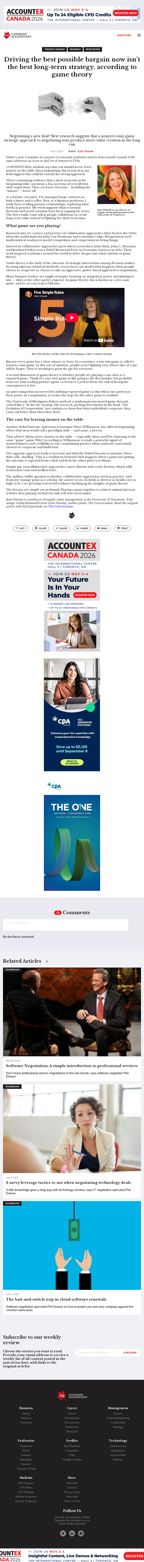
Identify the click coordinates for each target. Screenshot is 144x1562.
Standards (26, 1459)
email (104, 528)
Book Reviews (72, 1445)
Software (118, 1459)
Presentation (72, 1417)
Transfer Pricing (26, 1468)
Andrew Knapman (26, 1496)
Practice (26, 1455)
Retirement (72, 1426)
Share (42, 528)
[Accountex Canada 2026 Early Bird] (72, 15)
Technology (12, 969)
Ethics (26, 1450)
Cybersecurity (118, 1445)
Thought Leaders (54, 49)
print (124, 528)
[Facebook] (81, 1533)
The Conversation (60, 506)
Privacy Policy (72, 1492)
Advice (72, 1413)
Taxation (26, 1464)
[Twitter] (63, 1533)
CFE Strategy (26, 1492)
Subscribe (124, 35)
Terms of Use (72, 1501)
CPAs (72, 1455)
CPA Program (26, 1483)
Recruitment (72, 1422)
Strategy (118, 1426)
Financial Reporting (118, 1417)
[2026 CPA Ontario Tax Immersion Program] (72, 718)
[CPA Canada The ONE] (72, 838)
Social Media (118, 1455)
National (26, 1417)
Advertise (71, 1483)
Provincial (26, 1422)
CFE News (26, 1487)
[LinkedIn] (72, 1533)
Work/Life (72, 1431)
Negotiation (93, 49)
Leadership (118, 1422)
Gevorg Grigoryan (26, 1501)
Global (26, 1413)
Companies (72, 1450)
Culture (118, 1413)
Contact (71, 1487)
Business (75, 49)
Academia (26, 1445)
